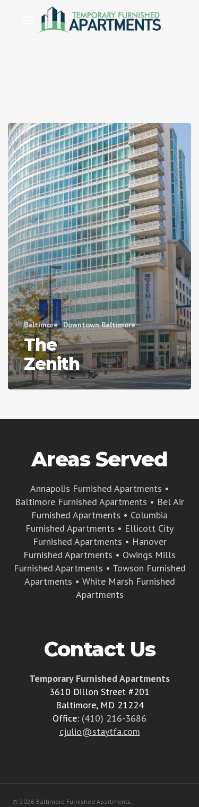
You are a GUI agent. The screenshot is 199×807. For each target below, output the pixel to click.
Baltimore (41, 324)
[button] (27, 19)
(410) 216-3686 (114, 718)
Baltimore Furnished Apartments (81, 502)
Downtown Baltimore (99, 324)
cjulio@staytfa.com (99, 731)
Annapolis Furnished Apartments (96, 488)
